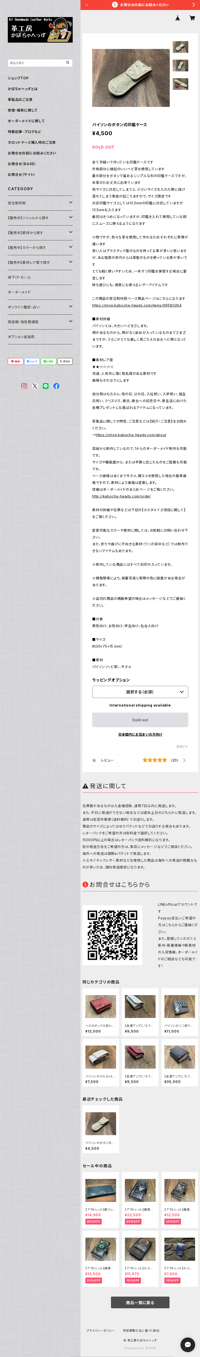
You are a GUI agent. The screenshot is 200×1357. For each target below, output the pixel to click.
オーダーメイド (19, 292)
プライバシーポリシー (100, 1330)
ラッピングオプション (111, 680)
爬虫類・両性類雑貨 (23, 322)
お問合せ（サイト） (22, 174)
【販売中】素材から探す (25, 233)
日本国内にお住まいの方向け (140, 734)
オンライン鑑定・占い (24, 307)
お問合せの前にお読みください (32, 153)
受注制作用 (17, 203)
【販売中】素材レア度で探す (29, 262)
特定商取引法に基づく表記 (141, 1330)
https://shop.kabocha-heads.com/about (131, 435)
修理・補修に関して (23, 110)
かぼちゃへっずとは (23, 89)
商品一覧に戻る (140, 1302)
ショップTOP (18, 78)
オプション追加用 (21, 337)
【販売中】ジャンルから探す (28, 218)
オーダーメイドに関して (26, 121)
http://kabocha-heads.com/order (121, 496)
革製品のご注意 (20, 99)
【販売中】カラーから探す (27, 247)
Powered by (135, 1348)
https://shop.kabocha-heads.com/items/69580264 (137, 305)
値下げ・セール (19, 277)
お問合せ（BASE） (22, 164)
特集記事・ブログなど (24, 132)
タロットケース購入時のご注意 (32, 142)
